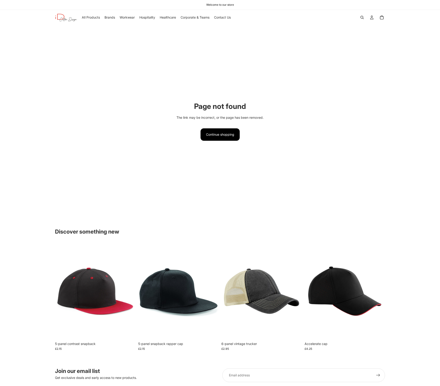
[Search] (362, 17)
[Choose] (128, 332)
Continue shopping (220, 134)
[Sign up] (378, 375)
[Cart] (382, 17)
